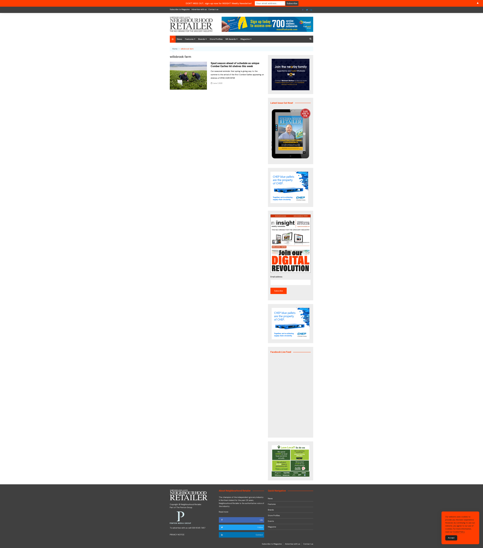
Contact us (213, 9)
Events (271, 521)
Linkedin (311, 10)
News (179, 39)
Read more (223, 512)
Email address (276, 277)
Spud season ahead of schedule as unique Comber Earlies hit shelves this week (235, 65)
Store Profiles (216, 39)
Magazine (245, 39)
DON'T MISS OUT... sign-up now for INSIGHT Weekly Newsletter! (219, 3)
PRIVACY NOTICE (177, 534)
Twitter (307, 10)
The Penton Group (184, 507)
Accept (451, 538)
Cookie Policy (459, 532)
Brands (201, 39)
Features (189, 39)
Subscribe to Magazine (180, 9)
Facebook (303, 10)
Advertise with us (199, 9)
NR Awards (231, 39)
